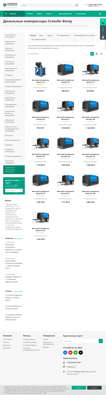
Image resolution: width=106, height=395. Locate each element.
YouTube (70, 352)
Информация (49, 336)
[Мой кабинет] (100, 14)
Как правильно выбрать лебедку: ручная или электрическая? (13, 317)
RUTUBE (81, 352)
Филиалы (6, 348)
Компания (7, 336)
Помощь (27, 336)
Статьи (45, 339)
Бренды (46, 347)
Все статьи (19, 291)
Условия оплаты (29, 339)
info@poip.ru (96, 6)
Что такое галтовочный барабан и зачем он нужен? (13, 297)
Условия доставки (30, 342)
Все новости (18, 238)
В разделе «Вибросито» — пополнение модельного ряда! (13, 279)
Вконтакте (65, 352)
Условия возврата (30, 345)
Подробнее (94, 388)
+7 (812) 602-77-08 (95, 5)
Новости (6, 342)
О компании (8, 339)
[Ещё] (94, 14)
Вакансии (6, 345)
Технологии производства (48, 343)
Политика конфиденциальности (31, 349)
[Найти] (76, 5)
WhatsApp (75, 352)
